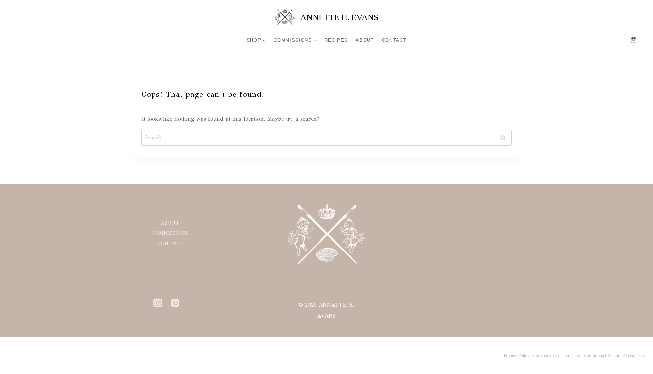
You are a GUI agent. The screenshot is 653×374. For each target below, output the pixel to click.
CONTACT (394, 40)
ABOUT (365, 40)
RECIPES (336, 40)
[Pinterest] (175, 303)
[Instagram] (158, 303)
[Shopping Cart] (641, 40)
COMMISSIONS (170, 233)
